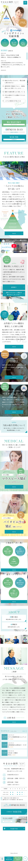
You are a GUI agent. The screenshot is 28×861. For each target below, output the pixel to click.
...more (11, 739)
